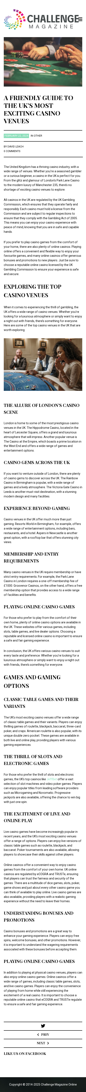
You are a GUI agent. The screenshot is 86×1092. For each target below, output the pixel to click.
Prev (45, 1035)
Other (38, 135)
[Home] (43, 19)
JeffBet (52, 779)
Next (41, 1043)
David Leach (16, 146)
